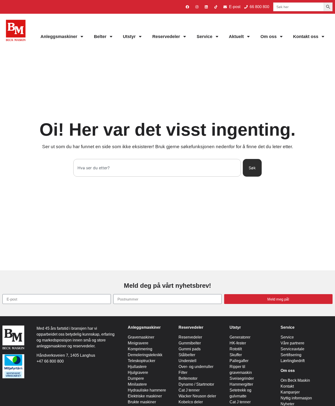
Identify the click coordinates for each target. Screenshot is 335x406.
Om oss (268, 36)
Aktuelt (236, 36)
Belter (100, 36)
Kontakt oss (305, 36)
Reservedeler (166, 36)
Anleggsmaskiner (58, 36)
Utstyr (129, 36)
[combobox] (157, 168)
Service (204, 36)
